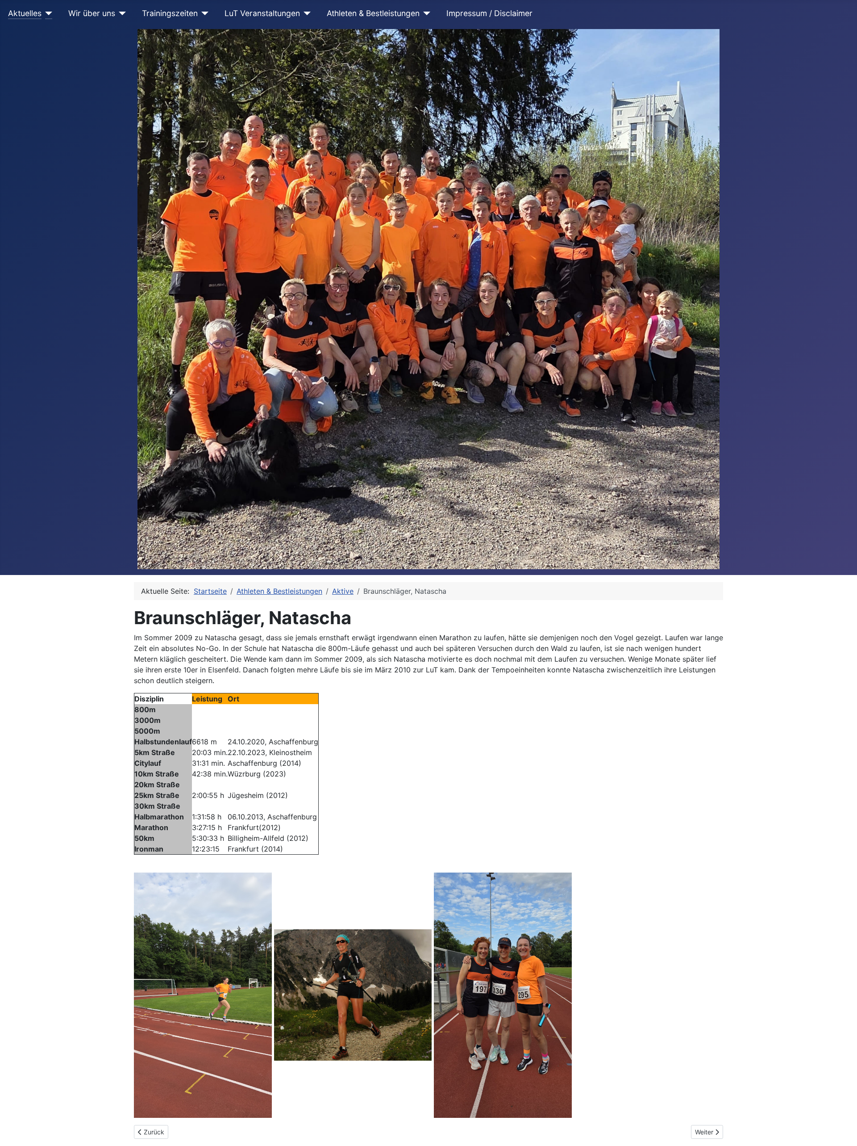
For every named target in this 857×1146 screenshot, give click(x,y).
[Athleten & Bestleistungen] (425, 13)
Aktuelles (25, 13)
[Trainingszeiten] (203, 13)
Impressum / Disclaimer (489, 13)
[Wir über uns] (120, 13)
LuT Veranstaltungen (262, 13)
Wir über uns (91, 13)
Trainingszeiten (170, 13)
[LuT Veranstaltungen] (305, 13)
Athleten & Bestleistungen (373, 13)
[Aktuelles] (47, 13)
